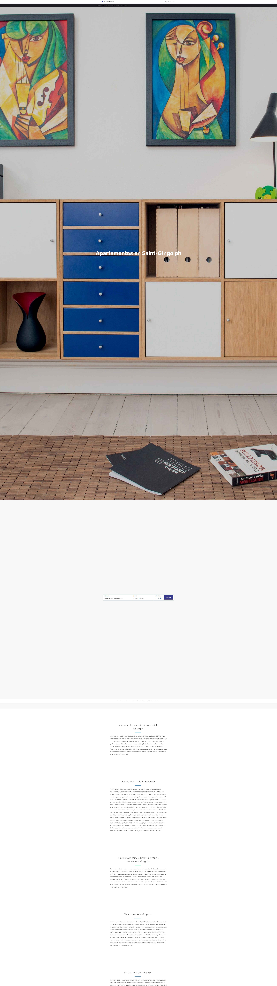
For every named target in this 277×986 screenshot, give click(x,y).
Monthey (117, 5)
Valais (112, 5)
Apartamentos (106, 5)
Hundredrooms (98, 5)
